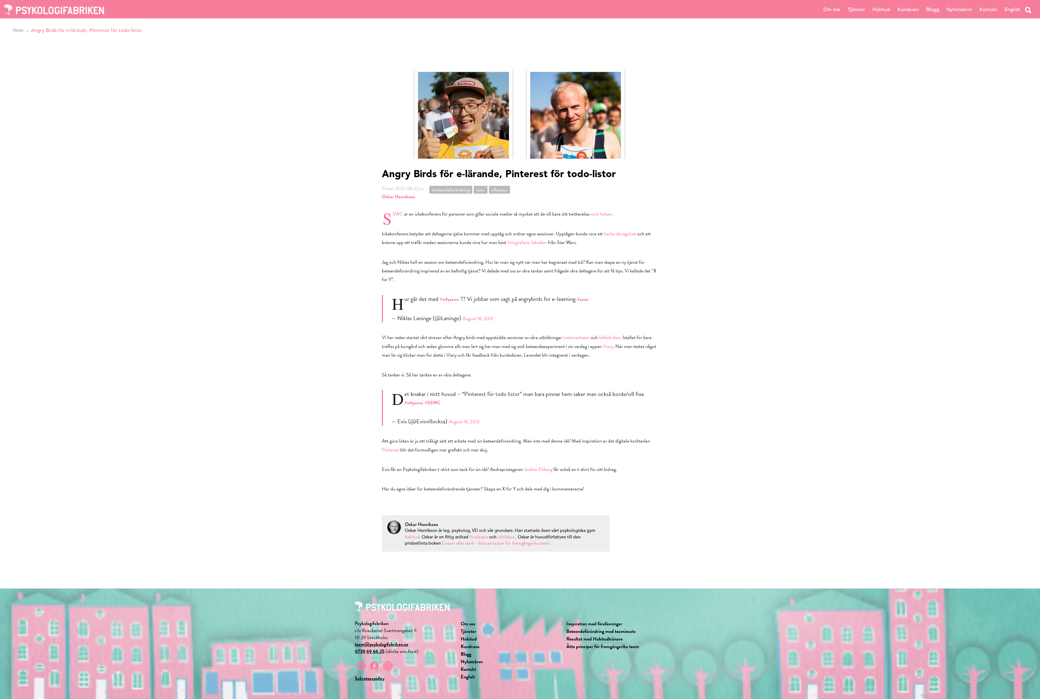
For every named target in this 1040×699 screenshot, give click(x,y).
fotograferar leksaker (527, 242)
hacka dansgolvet (620, 233)
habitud (412, 536)
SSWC (397, 213)
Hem (18, 30)
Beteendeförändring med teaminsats (601, 631)
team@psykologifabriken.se (381, 644)
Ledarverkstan (576, 337)
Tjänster (856, 9)
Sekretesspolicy (370, 678)
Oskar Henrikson (398, 196)
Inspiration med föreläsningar (594, 623)
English (1012, 9)
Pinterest (390, 449)
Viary (608, 346)
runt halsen (601, 213)
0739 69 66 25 (370, 651)
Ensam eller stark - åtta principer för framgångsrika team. (496, 543)
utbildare (506, 536)
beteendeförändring (451, 189)
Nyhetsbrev (959, 9)
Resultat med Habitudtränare (594, 638)
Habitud (881, 9)
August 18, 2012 (478, 318)
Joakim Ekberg (538, 469)
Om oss (831, 9)
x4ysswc (499, 189)
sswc (480, 189)
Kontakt (988, 9)
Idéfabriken (609, 337)
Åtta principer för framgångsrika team (602, 646)
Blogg (932, 9)
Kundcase (908, 9)
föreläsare (479, 536)
